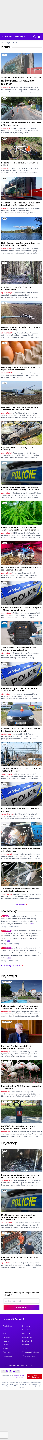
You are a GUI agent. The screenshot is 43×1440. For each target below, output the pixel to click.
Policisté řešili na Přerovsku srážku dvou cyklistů (19, 164)
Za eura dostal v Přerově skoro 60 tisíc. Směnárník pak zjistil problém (19, 648)
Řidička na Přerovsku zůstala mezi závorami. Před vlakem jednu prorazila (21, 729)
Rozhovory (26, 1326)
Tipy (5, 1334)
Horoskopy (7, 1356)
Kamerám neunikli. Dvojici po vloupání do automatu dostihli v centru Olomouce (20, 528)
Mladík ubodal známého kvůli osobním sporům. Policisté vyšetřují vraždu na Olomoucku (18, 1217)
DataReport (27, 1337)
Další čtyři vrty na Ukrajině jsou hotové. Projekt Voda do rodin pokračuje (18, 1127)
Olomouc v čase (29, 1356)
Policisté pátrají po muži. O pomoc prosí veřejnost (19, 1258)
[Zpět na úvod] (13, 36)
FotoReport (27, 1341)
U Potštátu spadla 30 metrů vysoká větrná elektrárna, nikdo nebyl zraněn (20, 408)
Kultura (6, 1341)
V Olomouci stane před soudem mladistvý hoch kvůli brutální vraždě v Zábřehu (20, 204)
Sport (5, 1345)
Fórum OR (26, 1334)
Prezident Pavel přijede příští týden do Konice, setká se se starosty (17, 1047)
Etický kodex (14, 1365)
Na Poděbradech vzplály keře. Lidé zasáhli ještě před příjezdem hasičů (20, 244)
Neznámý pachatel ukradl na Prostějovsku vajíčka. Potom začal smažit (20, 368)
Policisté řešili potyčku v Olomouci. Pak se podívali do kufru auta (19, 689)
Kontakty (25, 1365)
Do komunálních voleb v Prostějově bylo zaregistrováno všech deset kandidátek (19, 1007)
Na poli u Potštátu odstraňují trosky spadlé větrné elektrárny (20, 328)
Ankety (25, 1348)
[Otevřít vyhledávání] (34, 36)
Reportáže (26, 1330)
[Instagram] (6, 1371)
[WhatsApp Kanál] (18, 1371)
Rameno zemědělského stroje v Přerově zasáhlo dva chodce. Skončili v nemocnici (20, 488)
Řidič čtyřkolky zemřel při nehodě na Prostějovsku (16, 288)
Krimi (17, 43)
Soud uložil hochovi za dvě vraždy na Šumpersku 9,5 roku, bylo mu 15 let (21, 80)
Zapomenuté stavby (30, 1352)
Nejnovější (9, 976)
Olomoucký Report (7, 43)
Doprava (6, 1337)
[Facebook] (3, 1371)
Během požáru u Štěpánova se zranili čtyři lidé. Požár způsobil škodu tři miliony (20, 1176)
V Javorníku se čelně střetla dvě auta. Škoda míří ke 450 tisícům (21, 124)
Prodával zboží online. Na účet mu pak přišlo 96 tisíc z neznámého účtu (21, 608)
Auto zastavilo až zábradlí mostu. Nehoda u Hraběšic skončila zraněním (20, 890)
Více (8, 941)
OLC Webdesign (19, 1377)
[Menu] (39, 36)
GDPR (5, 1365)
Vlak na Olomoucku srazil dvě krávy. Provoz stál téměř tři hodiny (21, 769)
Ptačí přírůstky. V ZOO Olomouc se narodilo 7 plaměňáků (21, 1087)
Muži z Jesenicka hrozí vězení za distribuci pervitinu (20, 809)
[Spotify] (10, 1371)
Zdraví (5, 1348)
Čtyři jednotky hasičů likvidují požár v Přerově (17, 448)
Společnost (7, 1326)
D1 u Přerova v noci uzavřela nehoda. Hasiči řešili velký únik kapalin (21, 568)
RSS (32, 1365)
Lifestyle (25, 1345)
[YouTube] (14, 1371)
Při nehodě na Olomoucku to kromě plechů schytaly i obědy (20, 850)
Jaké (31, 924)
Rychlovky (9, 911)
